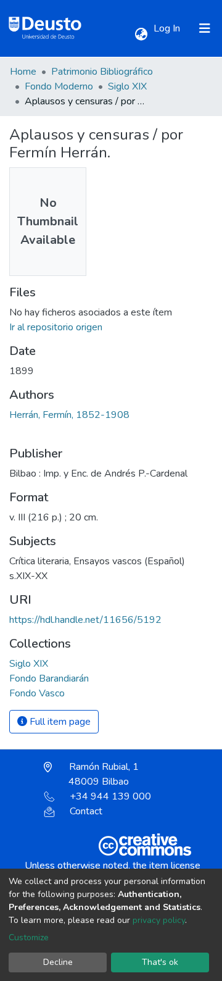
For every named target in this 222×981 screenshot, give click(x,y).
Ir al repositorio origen (55, 327)
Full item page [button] (59, 721)
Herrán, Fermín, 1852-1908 (69, 415)
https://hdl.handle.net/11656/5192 (85, 620)
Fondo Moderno (59, 86)
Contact (86, 811)
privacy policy (159, 920)
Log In (168, 28)
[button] (141, 34)
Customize (29, 937)
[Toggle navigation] (204, 28)
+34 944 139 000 (110, 796)
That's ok (160, 962)
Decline (58, 962)
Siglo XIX (127, 86)
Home (23, 71)
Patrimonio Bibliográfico (102, 71)
